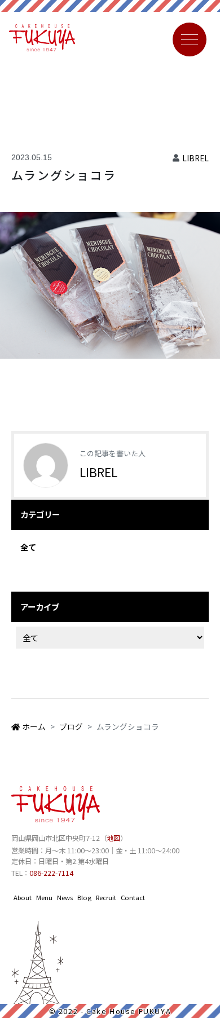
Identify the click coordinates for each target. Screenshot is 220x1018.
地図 (113, 838)
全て (28, 547)
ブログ (71, 726)
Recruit (106, 897)
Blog (84, 897)
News (65, 897)
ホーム (34, 726)
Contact (133, 897)
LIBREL (195, 158)
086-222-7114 (51, 873)
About (23, 897)
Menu (44, 897)
